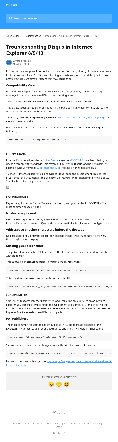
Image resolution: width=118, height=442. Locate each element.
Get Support (99, 423)
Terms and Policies (79, 423)
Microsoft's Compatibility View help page (81, 117)
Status (59, 426)
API (57, 423)
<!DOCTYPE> (77, 160)
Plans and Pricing (34, 423)
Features (17, 423)
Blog (49, 423)
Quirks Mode (50, 160)
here (106, 223)
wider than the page (49, 167)
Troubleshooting (32, 35)
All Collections (13, 35)
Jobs (64, 423)
